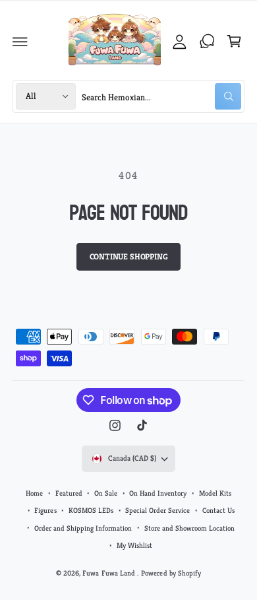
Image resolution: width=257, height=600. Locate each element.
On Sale (105, 493)
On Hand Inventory (157, 493)
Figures (45, 510)
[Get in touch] (207, 41)
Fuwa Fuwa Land (109, 573)
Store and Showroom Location (189, 528)
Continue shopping (129, 256)
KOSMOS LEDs (91, 510)
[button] (20, 41)
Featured (68, 493)
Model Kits (215, 493)
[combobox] (161, 96)
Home (34, 493)
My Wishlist (134, 545)
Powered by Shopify (170, 573)
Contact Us (218, 510)
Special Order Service (157, 510)
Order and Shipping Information (83, 528)
